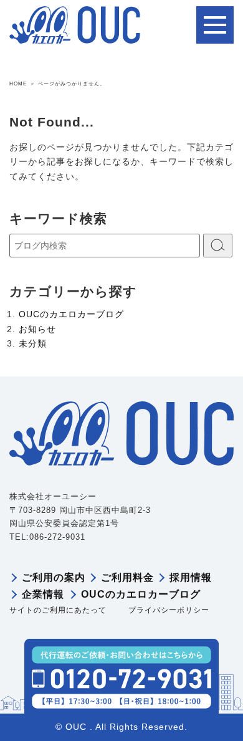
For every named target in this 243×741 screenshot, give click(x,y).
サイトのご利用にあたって (58, 610)
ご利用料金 (127, 577)
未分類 (33, 343)
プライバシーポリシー (168, 610)
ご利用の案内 (53, 577)
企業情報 (43, 594)
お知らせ (37, 329)
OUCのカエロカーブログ (71, 314)
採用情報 (190, 577)
